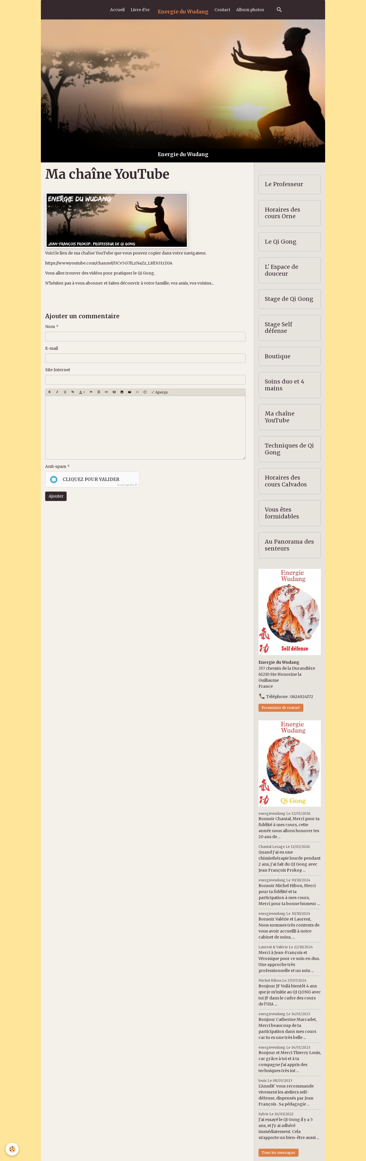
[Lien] (106, 392)
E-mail (51, 348)
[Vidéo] (130, 392)
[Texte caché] (114, 392)
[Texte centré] (99, 392)
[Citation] (91, 392)
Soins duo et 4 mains (284, 385)
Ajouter (56, 496)
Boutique (278, 356)
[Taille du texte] (73, 392)
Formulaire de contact (281, 707)
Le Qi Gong (281, 241)
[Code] (137, 392)
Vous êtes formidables (282, 513)
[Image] (122, 392)
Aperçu (161, 392)
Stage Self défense (278, 328)
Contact (222, 9)
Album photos (250, 9)
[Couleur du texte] (82, 392)
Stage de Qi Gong (289, 299)
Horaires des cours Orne (282, 213)
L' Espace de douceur (281, 270)
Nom (50, 326)
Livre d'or (140, 9)
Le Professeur (284, 184)
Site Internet (57, 369)
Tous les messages (278, 1152)
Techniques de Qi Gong (289, 449)
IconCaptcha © (128, 484)
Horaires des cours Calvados (286, 481)
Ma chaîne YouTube (280, 417)
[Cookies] (12, 1149)
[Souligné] (65, 392)
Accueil (117, 9)
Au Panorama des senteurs (289, 545)
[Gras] (49, 392)
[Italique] (57, 392)
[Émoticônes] (145, 392)
